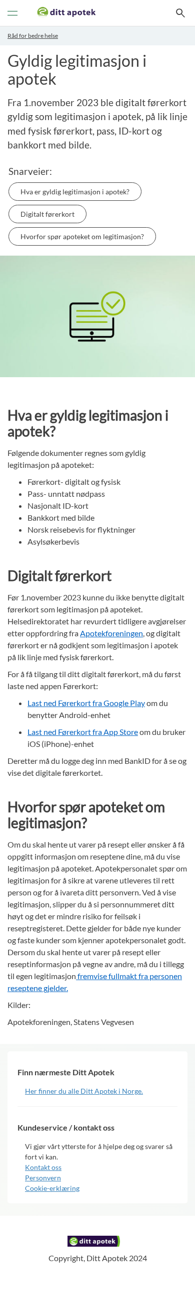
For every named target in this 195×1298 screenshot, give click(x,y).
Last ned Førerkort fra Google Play (86, 703)
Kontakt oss (43, 1167)
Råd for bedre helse (33, 35)
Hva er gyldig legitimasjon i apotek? (75, 191)
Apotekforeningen (111, 633)
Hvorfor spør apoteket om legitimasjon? (82, 236)
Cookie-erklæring (52, 1188)
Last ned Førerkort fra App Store (83, 731)
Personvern (43, 1177)
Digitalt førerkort (47, 214)
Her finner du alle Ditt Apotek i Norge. (84, 1091)
